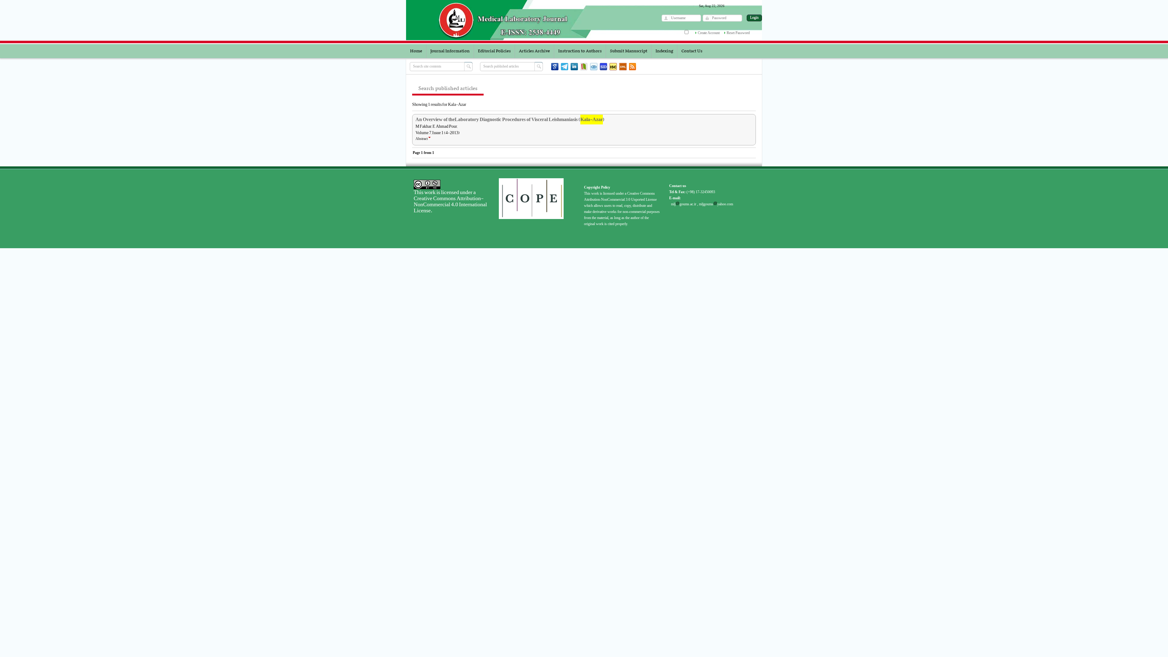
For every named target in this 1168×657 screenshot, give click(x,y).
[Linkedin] (574, 66)
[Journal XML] (623, 66)
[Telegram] (564, 66)
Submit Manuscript (628, 51)
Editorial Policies (494, 51)
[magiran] (584, 66)
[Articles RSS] (632, 66)
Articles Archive (534, 51)
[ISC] (613, 66)
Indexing (664, 51)
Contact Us (691, 51)
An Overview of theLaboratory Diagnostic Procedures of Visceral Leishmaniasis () (509, 119)
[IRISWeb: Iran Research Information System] (593, 66)
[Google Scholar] (554, 66)
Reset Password (738, 33)
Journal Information (450, 51)
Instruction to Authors (580, 51)
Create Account (709, 33)
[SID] (603, 66)
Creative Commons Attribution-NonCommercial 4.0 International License (450, 204)
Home (416, 51)
